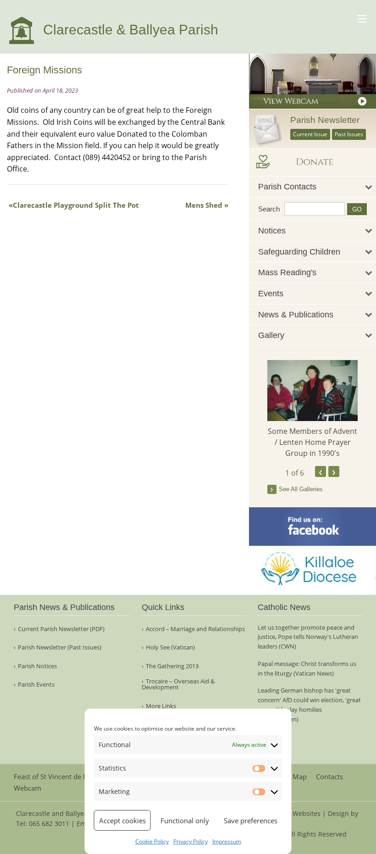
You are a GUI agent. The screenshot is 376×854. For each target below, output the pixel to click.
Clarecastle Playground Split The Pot (76, 205)
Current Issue (310, 134)
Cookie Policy (152, 841)
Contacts (329, 776)
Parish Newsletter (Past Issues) (59, 647)
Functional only (184, 820)
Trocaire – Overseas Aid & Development (178, 684)
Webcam (27, 788)
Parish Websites (296, 813)
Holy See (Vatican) (170, 647)
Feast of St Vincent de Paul (55, 776)
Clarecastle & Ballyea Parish (128, 29)
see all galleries (301, 489)
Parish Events (36, 685)
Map (300, 776)
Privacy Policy (190, 841)
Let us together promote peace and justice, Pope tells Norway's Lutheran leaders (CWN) (308, 637)
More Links (161, 706)
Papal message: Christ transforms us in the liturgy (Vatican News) (307, 668)
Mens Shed (203, 205)
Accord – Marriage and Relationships (195, 629)
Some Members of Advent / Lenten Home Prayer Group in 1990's (312, 442)
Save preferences (250, 820)
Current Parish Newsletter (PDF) (61, 629)
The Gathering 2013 (172, 666)
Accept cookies (122, 820)
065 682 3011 (49, 823)
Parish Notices (37, 666)
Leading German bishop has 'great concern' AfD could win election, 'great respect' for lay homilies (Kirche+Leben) (309, 704)
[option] (312, 409)
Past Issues (349, 134)
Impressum (226, 841)
